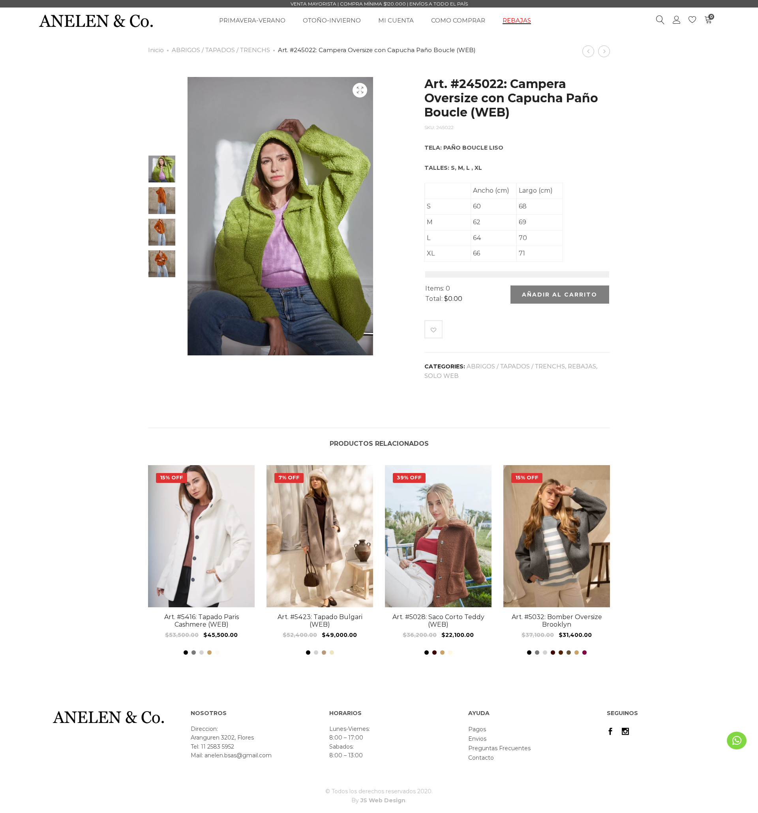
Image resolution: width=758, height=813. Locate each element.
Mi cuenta (396, 20)
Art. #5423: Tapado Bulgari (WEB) (320, 620)
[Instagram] (625, 732)
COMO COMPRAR (458, 20)
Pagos (477, 729)
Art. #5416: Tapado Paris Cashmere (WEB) (201, 620)
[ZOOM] (360, 90)
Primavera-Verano (252, 20)
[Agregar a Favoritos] (433, 329)
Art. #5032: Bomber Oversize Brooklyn (557, 620)
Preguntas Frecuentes (499, 748)
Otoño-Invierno (332, 20)
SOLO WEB (441, 375)
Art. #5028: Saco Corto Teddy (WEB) (438, 620)
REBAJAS (517, 20)
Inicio (156, 50)
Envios (477, 738)
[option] (162, 169)
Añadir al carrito (559, 294)
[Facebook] (610, 732)
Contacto (481, 757)
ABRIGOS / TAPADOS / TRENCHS (221, 50)
